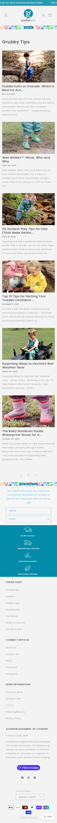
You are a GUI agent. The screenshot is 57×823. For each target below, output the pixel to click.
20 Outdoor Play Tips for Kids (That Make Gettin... (25, 231)
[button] (6, 15)
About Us (11, 647)
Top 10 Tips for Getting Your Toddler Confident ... (24, 298)
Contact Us (12, 654)
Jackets (10, 596)
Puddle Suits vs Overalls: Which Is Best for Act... (28, 88)
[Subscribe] (48, 519)
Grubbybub (32, 817)
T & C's (9, 705)
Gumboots (12, 616)
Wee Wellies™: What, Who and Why (26, 159)
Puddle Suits (12, 603)
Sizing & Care (13, 698)
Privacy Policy (13, 718)
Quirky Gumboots (16, 622)
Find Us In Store (14, 692)
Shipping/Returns (15, 711)
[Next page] (36, 475)
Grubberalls (12, 589)
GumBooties (13, 609)
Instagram (12, 673)
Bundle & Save (14, 629)
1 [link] (20, 475)
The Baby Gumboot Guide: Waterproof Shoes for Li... (23, 433)
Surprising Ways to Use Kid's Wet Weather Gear (28, 365)
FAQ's (9, 660)
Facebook (11, 667)
